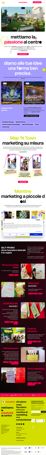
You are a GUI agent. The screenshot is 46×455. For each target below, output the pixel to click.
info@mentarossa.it (21, 437)
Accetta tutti (36, 234)
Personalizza (22, 234)
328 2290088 (18, 435)
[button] (44, 2)
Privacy (2, 433)
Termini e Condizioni (5, 430)
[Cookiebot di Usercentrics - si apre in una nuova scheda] (36, 220)
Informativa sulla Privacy (35, 415)
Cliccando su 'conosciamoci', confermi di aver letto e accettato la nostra (38, 414)
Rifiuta (10, 234)
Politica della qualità (5, 429)
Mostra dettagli (38, 231)
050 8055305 (18, 430)
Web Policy (3, 427)
